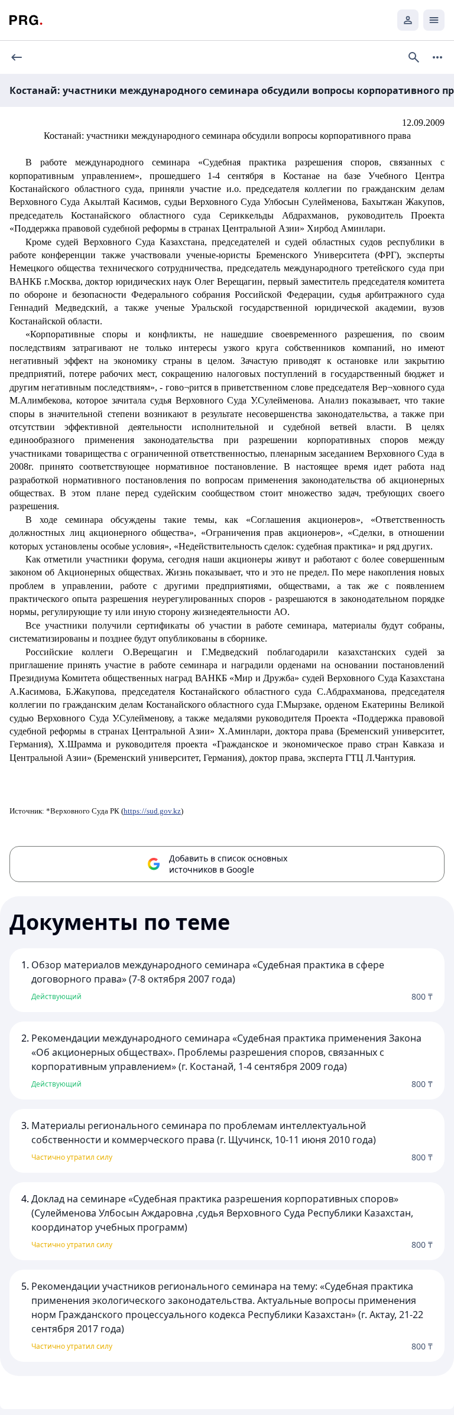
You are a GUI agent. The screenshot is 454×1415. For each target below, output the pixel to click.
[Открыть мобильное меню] (434, 20)
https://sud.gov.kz (152, 810)
